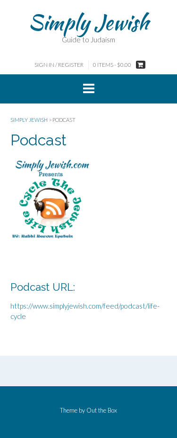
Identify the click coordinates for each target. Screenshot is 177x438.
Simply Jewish (88, 22)
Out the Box (101, 410)
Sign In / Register (59, 64)
